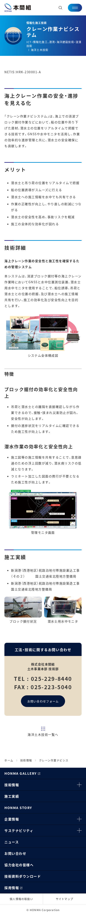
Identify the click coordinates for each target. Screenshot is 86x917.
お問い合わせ (15, 853)
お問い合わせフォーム (43, 701)
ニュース (11, 842)
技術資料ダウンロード (22, 876)
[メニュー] (75, 7)
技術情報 (11, 784)
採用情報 (11, 887)
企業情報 (11, 819)
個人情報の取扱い (21, 899)
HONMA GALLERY (20, 773)
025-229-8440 (51, 678)
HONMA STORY (18, 807)
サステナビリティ (18, 830)
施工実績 (11, 796)
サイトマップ (64, 899)
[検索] (60, 7)
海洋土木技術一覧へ (43, 734)
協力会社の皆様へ (19, 864)
